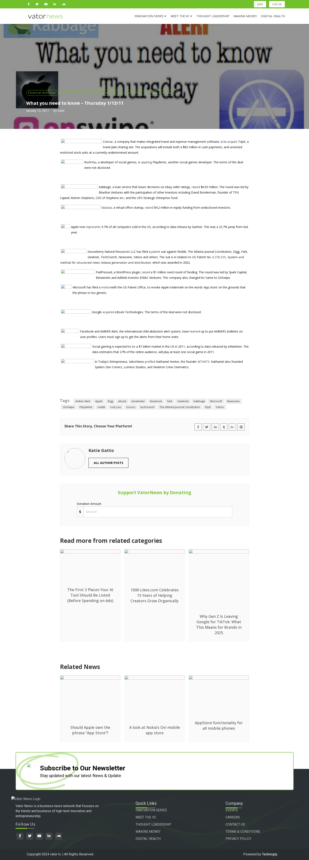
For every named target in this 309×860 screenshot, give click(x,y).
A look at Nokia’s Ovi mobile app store (154, 730)
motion (106, 287)
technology (134, 92)
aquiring (146, 162)
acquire (232, 142)
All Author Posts (108, 463)
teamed (195, 331)
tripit (208, 407)
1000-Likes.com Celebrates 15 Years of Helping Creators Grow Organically (155, 595)
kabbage (199, 401)
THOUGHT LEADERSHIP (153, 824)
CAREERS (233, 817)
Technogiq (269, 854)
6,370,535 (219, 257)
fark (169, 401)
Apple (99, 401)
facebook (156, 401)
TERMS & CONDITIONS (243, 832)
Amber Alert (82, 401)
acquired (108, 312)
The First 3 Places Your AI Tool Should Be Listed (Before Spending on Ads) (90, 595)
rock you (115, 407)
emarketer (138, 401)
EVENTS (232, 810)
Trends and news (160, 92)
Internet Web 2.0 (109, 92)
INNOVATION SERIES (151, 810)
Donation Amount (89, 504)
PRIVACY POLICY (238, 839)
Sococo (130, 407)
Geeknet (183, 401)
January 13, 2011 (37, 111)
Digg (110, 401)
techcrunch (147, 407)
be (133, 346)
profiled (150, 362)
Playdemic (85, 407)
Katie (61, 111)
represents (93, 227)
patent (155, 252)
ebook (122, 401)
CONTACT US (235, 824)
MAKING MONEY (148, 832)
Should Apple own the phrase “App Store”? (90, 730)
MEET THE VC (146, 817)
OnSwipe (68, 407)
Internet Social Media (76, 92)
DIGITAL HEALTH (148, 839)
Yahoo (220, 407)
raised (196, 187)
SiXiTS (205, 362)
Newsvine (233, 401)
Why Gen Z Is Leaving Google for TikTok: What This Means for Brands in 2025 (219, 624)
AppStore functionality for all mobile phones (219, 725)
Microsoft (216, 401)
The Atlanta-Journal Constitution (180, 407)
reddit (101, 407)
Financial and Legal (42, 92)
